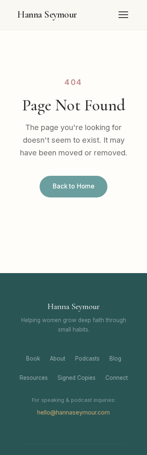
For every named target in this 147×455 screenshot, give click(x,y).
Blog (115, 358)
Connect (116, 377)
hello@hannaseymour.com (73, 412)
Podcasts (87, 358)
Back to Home (74, 186)
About (57, 358)
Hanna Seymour (47, 14)
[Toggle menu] (123, 15)
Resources (34, 377)
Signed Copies (77, 377)
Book (33, 358)
